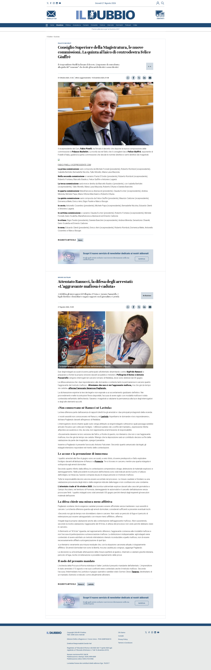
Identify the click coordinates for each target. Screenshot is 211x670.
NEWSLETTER (52, 18)
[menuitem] (52, 25)
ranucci (81, 584)
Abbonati (160, 18)
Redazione (147, 296)
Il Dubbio (50, 37)
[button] (158, 3)
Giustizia (56, 37)
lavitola (90, 584)
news (80, 240)
